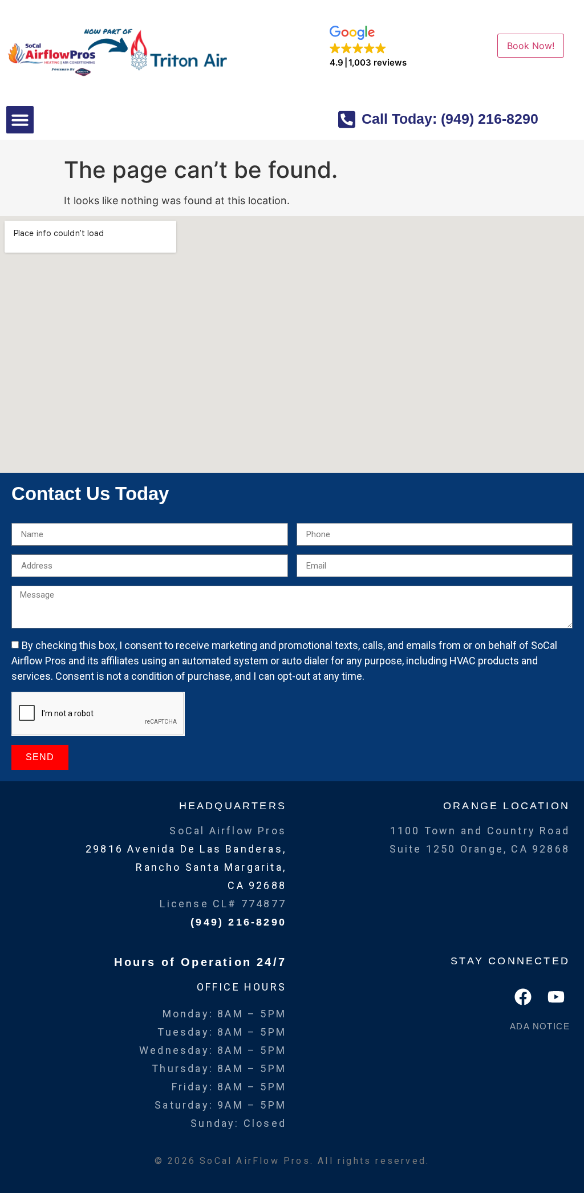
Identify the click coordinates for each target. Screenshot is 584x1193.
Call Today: (448, 119)
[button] (368, 47)
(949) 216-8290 (238, 922)
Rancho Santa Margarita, (211, 867)
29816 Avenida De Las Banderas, (186, 849)
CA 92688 (257, 885)
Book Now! (530, 45)
